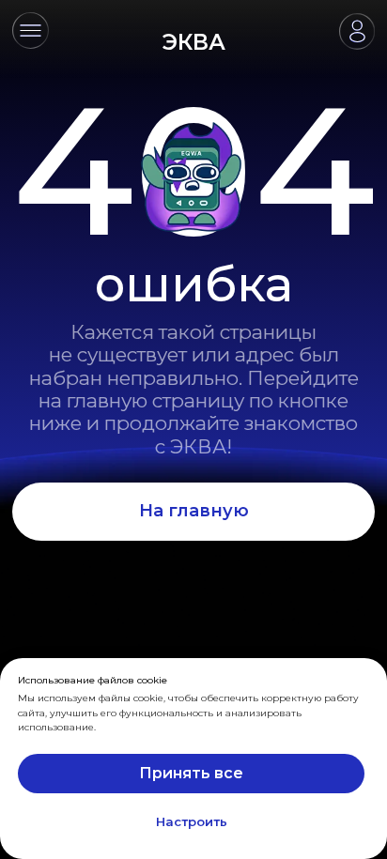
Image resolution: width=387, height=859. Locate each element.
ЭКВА (194, 42)
